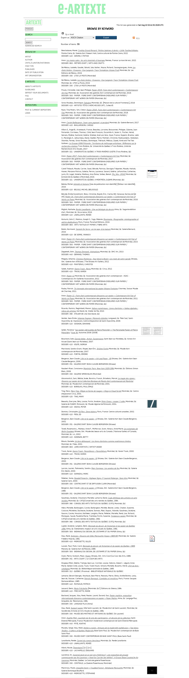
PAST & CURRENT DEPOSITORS (38, 110)
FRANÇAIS (29, 29)
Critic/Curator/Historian (37, 63)
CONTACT (29, 99)
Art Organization (33, 75)
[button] (106, 37)
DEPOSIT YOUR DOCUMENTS (36, 93)
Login (27, 113)
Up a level (69, 34)
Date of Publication (34, 72)
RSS (138, 38)
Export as (65, 37)
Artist (28, 57)
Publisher (30, 69)
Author (28, 60)
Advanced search (33, 46)
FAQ (26, 96)
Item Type (29, 66)
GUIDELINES (30, 89)
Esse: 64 (74, 332)
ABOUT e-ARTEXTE (33, 86)
